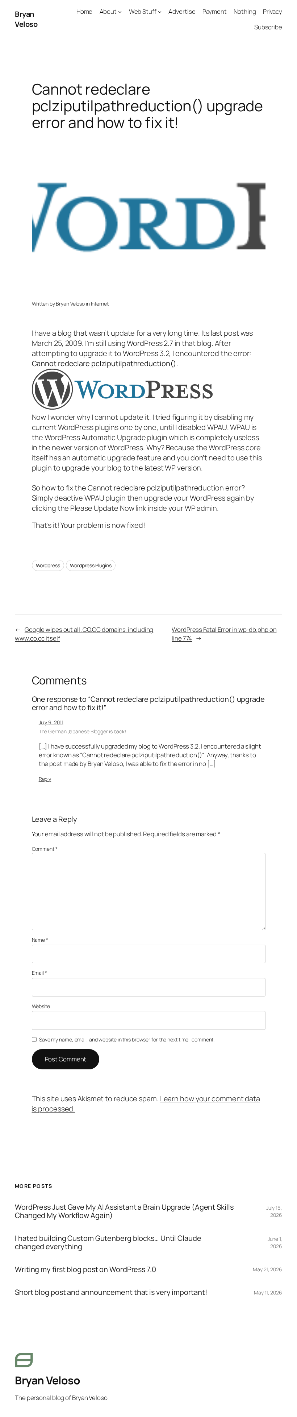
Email (39, 972)
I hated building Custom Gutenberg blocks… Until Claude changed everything (108, 1242)
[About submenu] (120, 11)
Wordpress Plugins (90, 565)
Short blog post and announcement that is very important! (111, 1292)
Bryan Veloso (26, 19)
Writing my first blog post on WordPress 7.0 (85, 1269)
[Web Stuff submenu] (160, 11)
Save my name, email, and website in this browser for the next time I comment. (126, 1039)
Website (41, 1006)
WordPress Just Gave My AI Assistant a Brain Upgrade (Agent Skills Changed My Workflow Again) (124, 1211)
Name (40, 939)
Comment (45, 848)
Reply (45, 778)
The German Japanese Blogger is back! (82, 731)
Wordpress (48, 565)
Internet (100, 303)
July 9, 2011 (51, 722)
